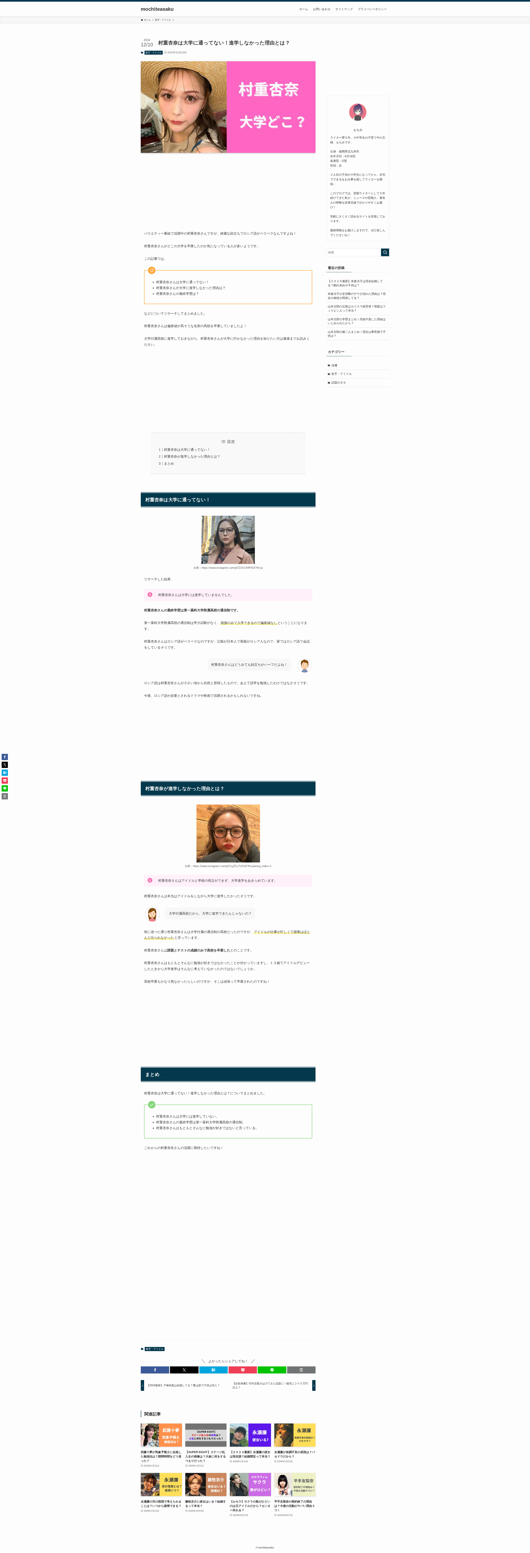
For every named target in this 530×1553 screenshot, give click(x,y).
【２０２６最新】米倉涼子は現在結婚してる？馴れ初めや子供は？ (355, 283)
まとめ (169, 463)
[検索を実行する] (385, 252)
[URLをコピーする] (301, 1369)
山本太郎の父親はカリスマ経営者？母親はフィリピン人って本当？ (357, 308)
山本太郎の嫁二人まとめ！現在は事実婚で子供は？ (357, 334)
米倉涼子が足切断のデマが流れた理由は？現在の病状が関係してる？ (357, 296)
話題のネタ (338, 382)
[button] (155, 1369)
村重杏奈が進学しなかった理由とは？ (192, 456)
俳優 (334, 365)
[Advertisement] (228, 188)
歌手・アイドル (153, 52)
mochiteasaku (157, 9)
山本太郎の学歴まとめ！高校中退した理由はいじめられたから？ (357, 321)
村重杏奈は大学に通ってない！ (187, 449)
